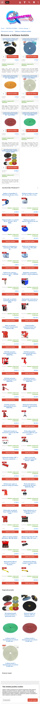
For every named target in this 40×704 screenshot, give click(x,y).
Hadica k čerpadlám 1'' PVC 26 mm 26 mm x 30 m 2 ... (10, 195)
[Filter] (24, 2)
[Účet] (20, 2)
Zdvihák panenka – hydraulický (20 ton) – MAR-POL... (30, 353)
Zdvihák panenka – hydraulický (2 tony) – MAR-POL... (10, 380)
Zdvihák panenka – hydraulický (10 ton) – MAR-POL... (10, 353)
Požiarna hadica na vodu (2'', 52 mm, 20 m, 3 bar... (30, 194)
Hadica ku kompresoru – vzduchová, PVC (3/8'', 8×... (10, 247)
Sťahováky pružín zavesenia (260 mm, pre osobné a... (29, 432)
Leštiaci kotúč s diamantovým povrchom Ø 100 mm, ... (10, 640)
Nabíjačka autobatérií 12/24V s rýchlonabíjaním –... (30, 274)
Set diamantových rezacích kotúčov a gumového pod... (10, 615)
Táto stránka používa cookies (12, 687)
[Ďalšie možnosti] (38, 2)
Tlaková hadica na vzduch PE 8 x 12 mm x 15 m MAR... (10, 221)
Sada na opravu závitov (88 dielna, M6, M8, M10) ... (10, 537)
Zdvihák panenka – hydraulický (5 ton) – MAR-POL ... (10, 406)
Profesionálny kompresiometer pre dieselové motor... (29, 327)
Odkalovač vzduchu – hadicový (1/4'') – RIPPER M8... (10, 274)
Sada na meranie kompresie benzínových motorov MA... (10, 327)
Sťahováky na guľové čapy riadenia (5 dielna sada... (10, 512)
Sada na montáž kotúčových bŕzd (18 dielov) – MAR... (29, 459)
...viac (36, 72)
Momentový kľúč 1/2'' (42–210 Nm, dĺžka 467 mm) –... (29, 537)
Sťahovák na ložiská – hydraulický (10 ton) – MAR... (10, 300)
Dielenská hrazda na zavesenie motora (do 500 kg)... (10, 432)
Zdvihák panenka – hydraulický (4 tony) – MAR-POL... (30, 380)
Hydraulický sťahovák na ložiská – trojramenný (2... (30, 299)
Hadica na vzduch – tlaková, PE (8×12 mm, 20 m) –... (30, 221)
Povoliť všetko (33, 700)
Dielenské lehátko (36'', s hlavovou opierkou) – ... (10, 458)
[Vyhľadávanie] (29, 2)
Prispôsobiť (6, 700)
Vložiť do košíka (12, 56)
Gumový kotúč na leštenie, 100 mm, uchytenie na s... (29, 615)
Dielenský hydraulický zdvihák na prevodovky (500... (29, 406)
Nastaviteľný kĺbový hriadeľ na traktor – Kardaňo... (10, 563)
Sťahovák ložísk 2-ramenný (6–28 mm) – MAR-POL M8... (30, 485)
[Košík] (34, 2)
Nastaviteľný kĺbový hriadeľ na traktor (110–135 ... (29, 563)
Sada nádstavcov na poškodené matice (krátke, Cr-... (29, 512)
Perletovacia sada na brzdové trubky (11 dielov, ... (10, 485)
